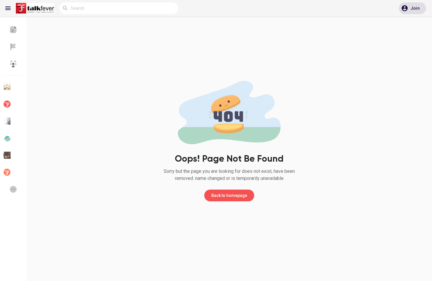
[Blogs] (13, 29)
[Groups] (13, 63)
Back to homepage (229, 195)
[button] (412, 8)
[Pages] (13, 46)
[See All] (13, 189)
